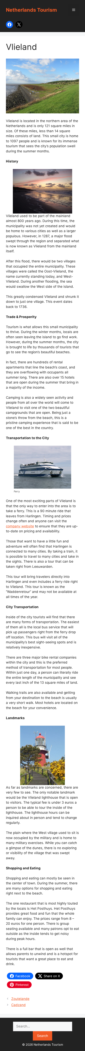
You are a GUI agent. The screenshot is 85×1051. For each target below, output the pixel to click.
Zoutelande (20, 999)
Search (42, 1036)
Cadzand (18, 1005)
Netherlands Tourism (31, 10)
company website (20, 526)
